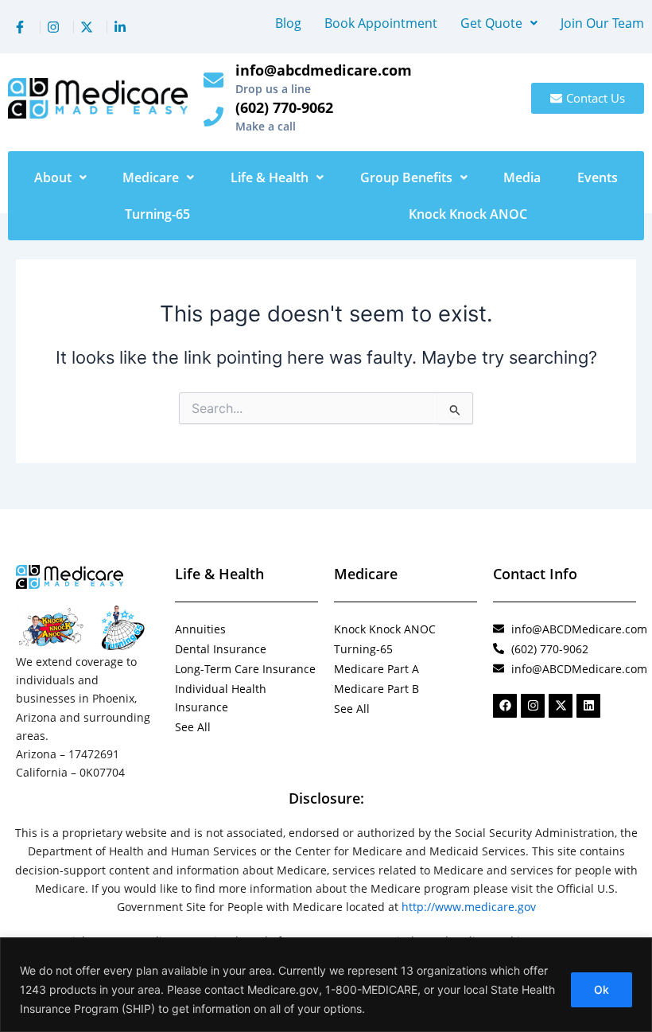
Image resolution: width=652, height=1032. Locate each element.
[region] (326, 984)
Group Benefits (406, 177)
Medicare (150, 177)
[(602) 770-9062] (213, 117)
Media (522, 177)
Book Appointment (380, 23)
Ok (601, 989)
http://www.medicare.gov (469, 906)
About (53, 177)
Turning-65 (157, 214)
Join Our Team (602, 23)
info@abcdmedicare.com (323, 70)
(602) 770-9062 (284, 107)
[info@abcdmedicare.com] (213, 80)
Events (597, 177)
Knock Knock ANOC (468, 214)
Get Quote (491, 23)
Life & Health (270, 177)
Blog (288, 23)
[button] (499, 23)
